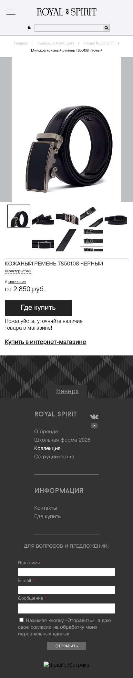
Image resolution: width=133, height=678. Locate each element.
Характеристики (18, 271)
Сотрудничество (54, 457)
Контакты (45, 508)
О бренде (21, 4)
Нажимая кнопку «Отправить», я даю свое (64, 627)
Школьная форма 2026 (62, 440)
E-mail (26, 581)
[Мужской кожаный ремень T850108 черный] (18, 216)
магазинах (17, 282)
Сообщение (32, 598)
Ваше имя (30, 563)
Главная (21, 43)
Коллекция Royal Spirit (56, 43)
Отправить (67, 646)
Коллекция (46, 4)
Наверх (67, 391)
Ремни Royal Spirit (99, 43)
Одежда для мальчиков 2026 (92, 4)
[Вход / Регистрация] (28, 27)
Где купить (47, 516)
